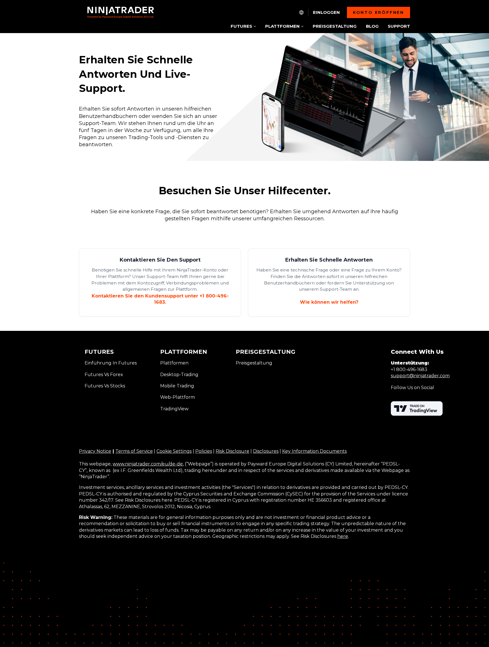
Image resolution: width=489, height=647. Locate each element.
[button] (243, 26)
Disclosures (265, 451)
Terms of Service (134, 451)
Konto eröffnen (378, 12)
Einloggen (326, 12)
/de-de (175, 464)
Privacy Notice (95, 451)
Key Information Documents (314, 451)
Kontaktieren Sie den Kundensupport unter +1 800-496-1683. (160, 299)
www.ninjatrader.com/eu (140, 464)
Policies (203, 451)
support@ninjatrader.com (420, 375)
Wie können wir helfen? (329, 302)
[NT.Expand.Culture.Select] (301, 12)
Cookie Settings (174, 451)
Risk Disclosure (232, 451)
